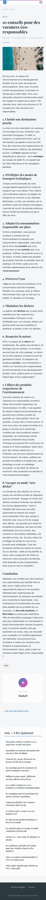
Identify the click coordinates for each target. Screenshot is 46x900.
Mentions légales (18, 887)
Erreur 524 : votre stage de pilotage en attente (23, 838)
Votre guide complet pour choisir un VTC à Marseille (22, 867)
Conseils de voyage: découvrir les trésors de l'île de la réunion (21, 760)
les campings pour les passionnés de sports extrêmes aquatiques (22, 795)
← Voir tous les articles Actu (16, 711)
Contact (31, 887)
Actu (12, 9)
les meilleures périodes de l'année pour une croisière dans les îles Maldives (21, 848)
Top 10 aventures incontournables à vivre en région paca (21, 858)
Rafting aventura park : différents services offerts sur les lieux (21, 777)
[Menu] (40, 2)
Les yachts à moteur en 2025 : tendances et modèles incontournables (23, 786)
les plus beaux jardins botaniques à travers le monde (21, 821)
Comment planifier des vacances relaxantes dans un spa (20, 803)
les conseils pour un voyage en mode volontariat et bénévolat (22, 829)
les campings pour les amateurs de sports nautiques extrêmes (21, 769)
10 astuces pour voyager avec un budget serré (20, 812)
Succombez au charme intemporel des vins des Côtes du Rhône (23, 751)
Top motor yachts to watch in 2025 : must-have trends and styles (21, 743)
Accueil (5, 9)
